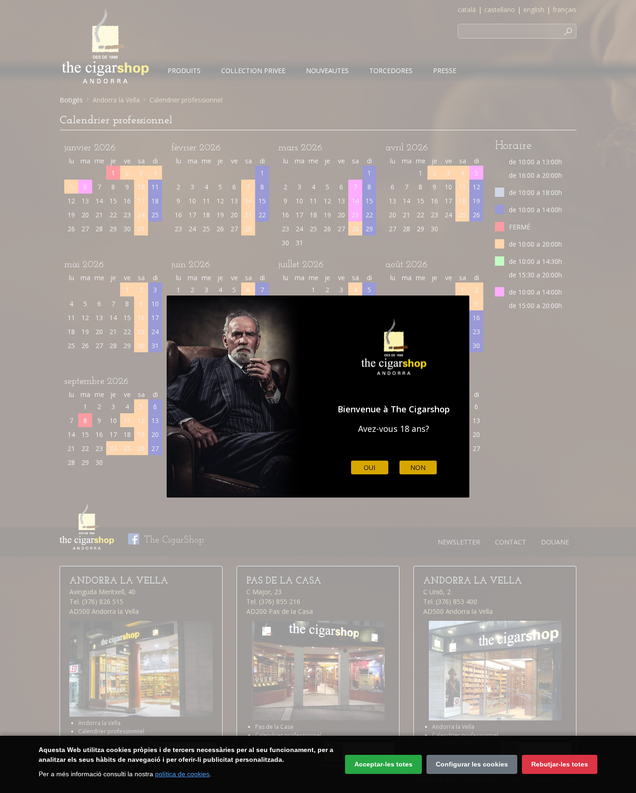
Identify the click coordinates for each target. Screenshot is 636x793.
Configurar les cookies (472, 764)
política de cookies (182, 774)
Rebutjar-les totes (559, 764)
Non (418, 467)
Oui (369, 467)
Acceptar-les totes (383, 764)
